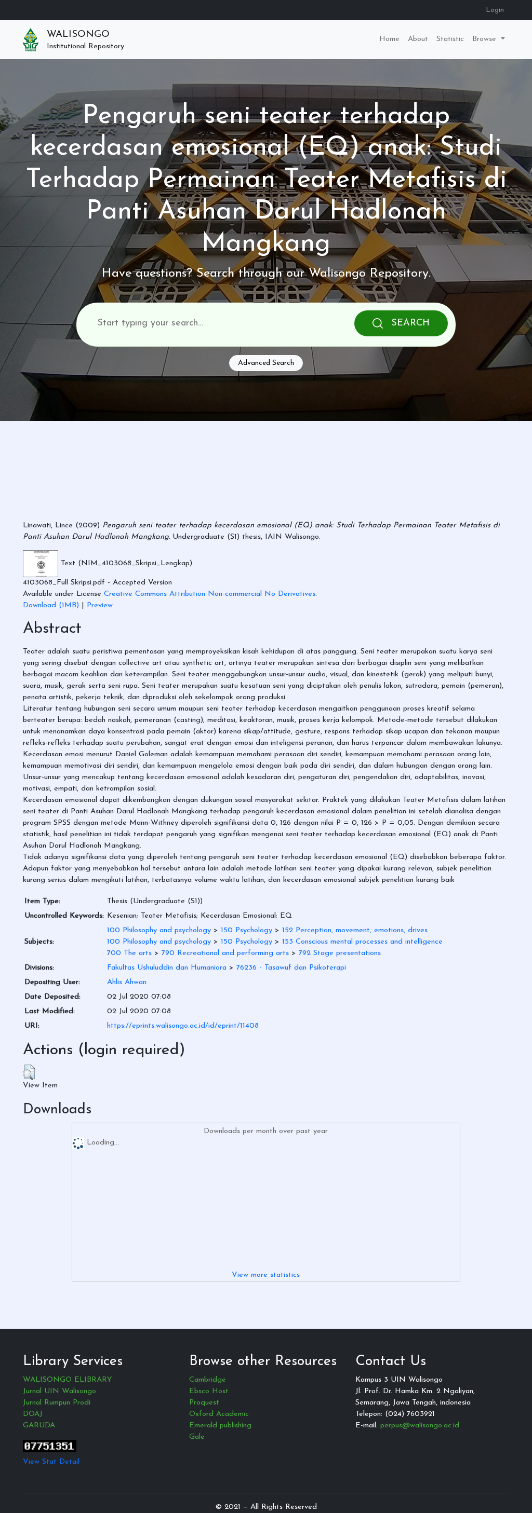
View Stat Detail (51, 1462)
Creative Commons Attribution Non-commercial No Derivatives (209, 594)
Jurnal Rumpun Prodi (56, 1403)
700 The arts (129, 953)
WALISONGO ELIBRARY (67, 1380)
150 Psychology (246, 930)
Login (495, 10)
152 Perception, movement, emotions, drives (355, 930)
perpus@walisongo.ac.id (419, 1425)
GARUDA (39, 1425)
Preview (100, 605)
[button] (29, 1072)
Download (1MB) (51, 605)
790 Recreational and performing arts (225, 953)
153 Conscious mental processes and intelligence (362, 942)
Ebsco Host (209, 1391)
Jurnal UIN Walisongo (59, 1391)
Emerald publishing (220, 1425)
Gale (197, 1437)
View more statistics (266, 1275)
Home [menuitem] (389, 39)
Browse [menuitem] (485, 39)
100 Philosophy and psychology (159, 930)
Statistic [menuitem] (450, 39)
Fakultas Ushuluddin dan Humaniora (167, 968)
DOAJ (33, 1414)
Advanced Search (266, 363)
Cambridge (207, 1380)
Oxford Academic (219, 1414)
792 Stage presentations (340, 953)
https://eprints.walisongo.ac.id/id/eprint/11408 (183, 1026)
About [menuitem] (418, 39)
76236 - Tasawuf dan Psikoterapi (291, 968)
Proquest (204, 1403)
